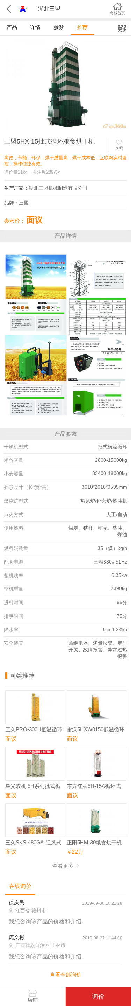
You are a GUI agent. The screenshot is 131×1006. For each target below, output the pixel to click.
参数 (59, 27)
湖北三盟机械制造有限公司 (58, 188)
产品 (12, 27)
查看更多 (63, 866)
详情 (35, 27)
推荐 (82, 27)
